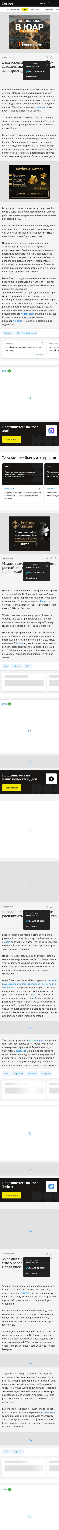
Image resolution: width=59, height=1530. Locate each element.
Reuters (43, 601)
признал (17, 320)
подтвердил (27, 313)
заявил (32, 994)
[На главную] (7, 3)
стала (20, 643)
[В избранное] (56, 57)
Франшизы (48, 9)
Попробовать (31, 76)
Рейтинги (35, 9)
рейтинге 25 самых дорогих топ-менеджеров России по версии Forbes (29, 984)
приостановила (46, 1412)
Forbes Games (17, 9)
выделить (21, 1050)
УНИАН (25, 1293)
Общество (51, 489)
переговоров (36, 1040)
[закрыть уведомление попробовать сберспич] (47, 65)
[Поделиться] (51, 57)
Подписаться (11, 439)
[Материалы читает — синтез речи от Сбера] (47, 57)
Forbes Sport (9, 489)
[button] (56, 3)
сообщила (40, 107)
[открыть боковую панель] (49, 3)
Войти (42, 3)
